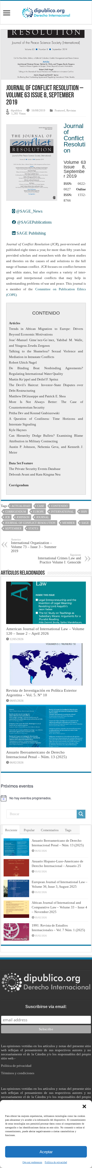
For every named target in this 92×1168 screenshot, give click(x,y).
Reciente (11, 830)
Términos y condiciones (17, 1073)
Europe (38, 511)
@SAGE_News (28, 211)
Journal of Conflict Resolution (74, 138)
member (68, 522)
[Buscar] (81, 814)
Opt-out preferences (32, 1162)
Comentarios (50, 830)
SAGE (85, 522)
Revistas (71, 110)
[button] (84, 1106)
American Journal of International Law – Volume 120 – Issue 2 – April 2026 (45, 631)
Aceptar (46, 1152)
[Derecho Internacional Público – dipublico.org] (46, 12)
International (62, 511)
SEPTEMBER (13, 528)
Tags (68, 830)
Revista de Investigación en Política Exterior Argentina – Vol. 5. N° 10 (41, 692)
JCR (7, 517)
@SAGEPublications (34, 222)
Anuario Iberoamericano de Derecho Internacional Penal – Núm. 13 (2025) (36, 754)
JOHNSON (23, 517)
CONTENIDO (59, 505)
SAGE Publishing (31, 233)
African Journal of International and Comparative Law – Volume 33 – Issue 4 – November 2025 (59, 907)
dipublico (16, 110)
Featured (60, 110)
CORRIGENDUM (15, 511)
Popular (29, 830)
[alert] (46, 798)
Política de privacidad (56, 1162)
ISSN (84, 511)
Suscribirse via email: (46, 1006)
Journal (42, 517)
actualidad (21, 505)
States (33, 528)
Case (40, 505)
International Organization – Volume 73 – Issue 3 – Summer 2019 (33, 545)
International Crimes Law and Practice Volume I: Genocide (59, 558)
